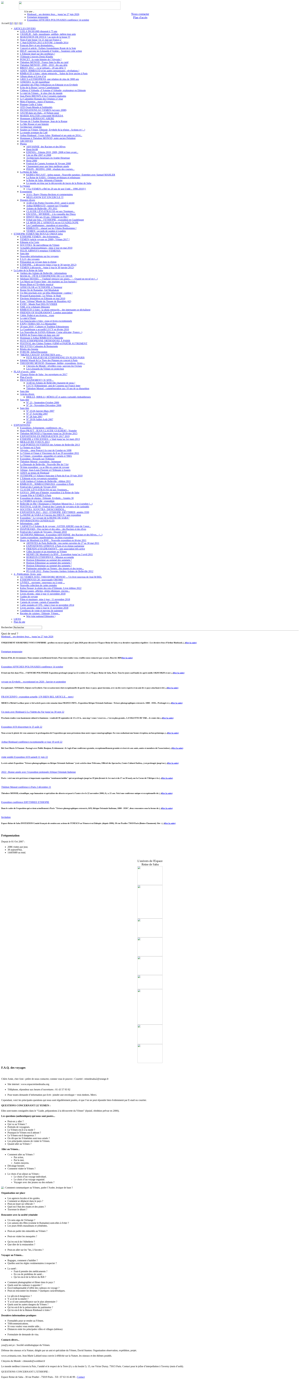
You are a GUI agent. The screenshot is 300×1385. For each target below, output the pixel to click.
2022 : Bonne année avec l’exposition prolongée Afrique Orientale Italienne (38, 772)
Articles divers (27, 394)
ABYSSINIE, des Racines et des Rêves (45, 146)
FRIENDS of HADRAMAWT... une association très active (55, 548)
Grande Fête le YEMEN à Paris (35, 495)
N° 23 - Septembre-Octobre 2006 (42, 402)
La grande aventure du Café (34, 132)
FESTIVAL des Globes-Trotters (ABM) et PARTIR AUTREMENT (53, 343)
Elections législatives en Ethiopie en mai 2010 (42, 298)
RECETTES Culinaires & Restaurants (39, 346)
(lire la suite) (191, 642)
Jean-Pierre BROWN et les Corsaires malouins (43, 96)
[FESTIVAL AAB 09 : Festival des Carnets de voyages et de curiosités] (150, 884)
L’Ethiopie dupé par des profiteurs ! (37, 53)
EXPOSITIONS (22, 425)
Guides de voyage (29, 596)
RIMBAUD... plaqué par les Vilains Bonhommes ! (51, 228)
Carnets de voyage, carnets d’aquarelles (39, 602)
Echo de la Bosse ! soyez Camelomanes (39, 87)
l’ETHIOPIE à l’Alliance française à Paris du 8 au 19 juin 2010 (51, 475)
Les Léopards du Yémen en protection (45, 368)
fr (11, 23)
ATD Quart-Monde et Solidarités (36, 107)
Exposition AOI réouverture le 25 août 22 (21, 727)
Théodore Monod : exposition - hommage (40, 461)
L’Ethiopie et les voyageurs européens (39, 478)
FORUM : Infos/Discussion (33, 352)
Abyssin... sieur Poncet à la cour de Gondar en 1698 (45, 450)
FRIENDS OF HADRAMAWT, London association (46, 312)
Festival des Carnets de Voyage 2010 (38, 487)
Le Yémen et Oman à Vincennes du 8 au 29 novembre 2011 (49, 453)
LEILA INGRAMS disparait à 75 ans (38, 31)
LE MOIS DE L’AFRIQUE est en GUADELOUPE (52, 222)
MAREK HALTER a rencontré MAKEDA (41, 115)
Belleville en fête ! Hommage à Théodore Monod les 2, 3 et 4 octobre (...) (56, 503)
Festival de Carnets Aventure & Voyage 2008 (48, 163)
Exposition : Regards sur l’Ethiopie (37, 458)
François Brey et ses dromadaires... (37, 45)
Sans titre (24, 253)
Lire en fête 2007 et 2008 (38, 155)
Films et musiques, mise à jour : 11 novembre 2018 (45, 599)
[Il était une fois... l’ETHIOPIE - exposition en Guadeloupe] (150, 917)
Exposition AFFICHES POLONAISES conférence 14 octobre (58, 20)
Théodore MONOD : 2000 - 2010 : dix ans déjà (43, 65)
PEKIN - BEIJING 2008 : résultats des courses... (50, 169)
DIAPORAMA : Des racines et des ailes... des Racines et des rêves (53, 529)
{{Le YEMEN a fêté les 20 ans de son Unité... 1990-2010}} (56, 188)
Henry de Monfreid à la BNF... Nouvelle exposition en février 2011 (53, 540)
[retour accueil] (2, 3)
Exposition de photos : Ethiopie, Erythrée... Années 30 (47, 498)
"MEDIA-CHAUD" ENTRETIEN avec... (41, 354)
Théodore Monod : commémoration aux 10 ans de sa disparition (57, 388)
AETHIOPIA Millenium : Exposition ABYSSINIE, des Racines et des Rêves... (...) (61, 534)
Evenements (26, 191)
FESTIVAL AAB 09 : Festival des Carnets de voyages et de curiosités (54, 506)
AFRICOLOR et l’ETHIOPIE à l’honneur (41, 287)
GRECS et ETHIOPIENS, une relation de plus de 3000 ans (49, 79)
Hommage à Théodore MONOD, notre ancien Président (47, 138)
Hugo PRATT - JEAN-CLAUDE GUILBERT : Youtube (48, 430)
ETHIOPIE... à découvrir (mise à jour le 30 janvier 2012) (48, 264)
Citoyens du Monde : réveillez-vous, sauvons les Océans (54, 366)
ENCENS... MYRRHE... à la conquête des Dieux (51, 214)
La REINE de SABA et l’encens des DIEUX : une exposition (50, 515)
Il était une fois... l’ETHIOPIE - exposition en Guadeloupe (55, 219)
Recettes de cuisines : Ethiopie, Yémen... (40, 613)
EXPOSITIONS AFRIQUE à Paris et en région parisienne (55, 546)
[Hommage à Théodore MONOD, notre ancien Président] (150, 955)
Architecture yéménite (31, 127)
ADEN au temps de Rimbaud (34, 473)
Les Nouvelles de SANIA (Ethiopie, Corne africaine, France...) (51, 332)
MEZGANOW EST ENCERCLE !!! (44, 197)
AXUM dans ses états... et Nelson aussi (39, 113)
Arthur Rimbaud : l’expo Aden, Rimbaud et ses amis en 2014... (51, 135)
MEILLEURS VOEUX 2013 (35, 442)
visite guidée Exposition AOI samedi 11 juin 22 (24, 757)
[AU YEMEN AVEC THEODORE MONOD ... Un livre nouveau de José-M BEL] (150, 974)
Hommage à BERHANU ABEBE (37, 118)
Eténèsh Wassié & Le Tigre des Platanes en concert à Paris (49, 360)
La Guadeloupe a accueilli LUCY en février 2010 (44, 329)
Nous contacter (140, 14)
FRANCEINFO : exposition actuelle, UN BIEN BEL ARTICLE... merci (37, 696)
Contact (81, 1377)
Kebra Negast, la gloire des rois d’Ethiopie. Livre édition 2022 (50, 588)
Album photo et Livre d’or (33, 76)
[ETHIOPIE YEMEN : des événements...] (150, 1023)
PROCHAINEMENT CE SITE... (37, 380)
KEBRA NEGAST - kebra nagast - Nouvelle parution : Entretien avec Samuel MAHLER (70, 174)
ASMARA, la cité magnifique (35, 82)
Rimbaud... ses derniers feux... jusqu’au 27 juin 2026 (53, 14)
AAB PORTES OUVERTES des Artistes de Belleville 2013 (50, 444)
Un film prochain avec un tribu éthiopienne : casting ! (46, 293)
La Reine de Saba (29, 172)
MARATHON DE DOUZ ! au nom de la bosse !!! (45, 37)
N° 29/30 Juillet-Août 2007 (39, 419)
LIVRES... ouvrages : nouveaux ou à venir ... (42, 582)
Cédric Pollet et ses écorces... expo (37, 315)
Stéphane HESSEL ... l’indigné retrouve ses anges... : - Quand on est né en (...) (59, 278)
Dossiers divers (27, 200)
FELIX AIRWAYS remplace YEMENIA (40, 250)
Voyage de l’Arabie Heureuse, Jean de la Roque (43, 121)
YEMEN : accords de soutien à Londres (46, 231)
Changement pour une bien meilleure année (47, 166)
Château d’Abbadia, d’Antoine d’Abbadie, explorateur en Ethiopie (53, 90)
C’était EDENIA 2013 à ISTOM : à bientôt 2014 (44, 42)
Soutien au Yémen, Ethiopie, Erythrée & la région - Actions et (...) (52, 129)
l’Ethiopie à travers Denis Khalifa (36, 56)
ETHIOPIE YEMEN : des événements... (40, 236)
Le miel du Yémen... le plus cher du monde (41, 93)
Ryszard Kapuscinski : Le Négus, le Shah (40, 295)
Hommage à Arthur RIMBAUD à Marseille (41, 338)
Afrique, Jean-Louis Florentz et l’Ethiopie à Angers (45, 470)
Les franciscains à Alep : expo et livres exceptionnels (46, 321)
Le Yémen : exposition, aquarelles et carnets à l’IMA (46, 456)
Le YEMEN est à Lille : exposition (37, 501)
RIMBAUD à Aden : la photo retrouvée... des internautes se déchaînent (55, 309)
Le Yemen (25, 186)
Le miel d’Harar (28, 318)
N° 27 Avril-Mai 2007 (37, 413)
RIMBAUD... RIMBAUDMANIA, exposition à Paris (47, 484)
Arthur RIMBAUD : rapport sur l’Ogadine (47, 205)
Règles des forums (29, 349)
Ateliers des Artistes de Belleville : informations (43, 273)
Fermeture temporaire (37, 17)
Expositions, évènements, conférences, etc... (41, 428)
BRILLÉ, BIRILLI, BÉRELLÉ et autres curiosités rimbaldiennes (58, 397)
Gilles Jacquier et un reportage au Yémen (46, 551)
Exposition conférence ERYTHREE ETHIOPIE (25, 802)
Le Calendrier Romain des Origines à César (41, 98)
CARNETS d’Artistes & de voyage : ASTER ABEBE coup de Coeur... (55, 526)
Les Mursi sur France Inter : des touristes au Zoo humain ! (48, 281)
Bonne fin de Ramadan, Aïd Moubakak (39, 290)
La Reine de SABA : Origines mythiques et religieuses (53, 177)
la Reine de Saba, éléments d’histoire (44, 180)
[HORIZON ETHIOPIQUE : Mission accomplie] (150, 988)
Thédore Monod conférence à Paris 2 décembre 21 (26, 787)
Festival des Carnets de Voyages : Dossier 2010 (43, 532)
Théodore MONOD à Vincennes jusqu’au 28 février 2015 (48, 433)
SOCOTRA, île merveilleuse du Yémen (39, 245)
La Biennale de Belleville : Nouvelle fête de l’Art (44, 464)
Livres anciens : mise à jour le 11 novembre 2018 (44, 607)
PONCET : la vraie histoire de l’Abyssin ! (40, 59)
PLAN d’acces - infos (24, 371)
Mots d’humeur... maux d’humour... (37, 101)
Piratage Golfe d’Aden (31, 104)
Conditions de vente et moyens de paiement (41, 610)
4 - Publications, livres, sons (27, 574)
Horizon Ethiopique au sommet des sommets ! (49, 560)
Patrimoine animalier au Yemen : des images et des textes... (55, 568)
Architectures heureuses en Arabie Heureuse (48, 158)
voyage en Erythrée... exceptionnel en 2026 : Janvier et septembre (33, 681)
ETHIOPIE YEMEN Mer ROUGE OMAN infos (38, 233)
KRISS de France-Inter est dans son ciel (39, 335)
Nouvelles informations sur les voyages (39, 256)
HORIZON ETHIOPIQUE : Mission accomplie (50, 557)
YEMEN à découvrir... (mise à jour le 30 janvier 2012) (47, 267)
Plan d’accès (26, 377)
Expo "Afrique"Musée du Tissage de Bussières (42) (45, 301)
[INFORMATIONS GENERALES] (150, 936)
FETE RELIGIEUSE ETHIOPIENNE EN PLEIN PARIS (55, 357)
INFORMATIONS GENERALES (37, 520)
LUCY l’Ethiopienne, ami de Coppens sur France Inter (53, 385)
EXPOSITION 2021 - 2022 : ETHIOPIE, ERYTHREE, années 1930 (54, 512)
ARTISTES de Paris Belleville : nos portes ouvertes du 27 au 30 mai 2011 (62, 543)
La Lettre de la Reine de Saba (28, 270)
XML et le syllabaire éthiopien (35, 307)
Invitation (6, 817)
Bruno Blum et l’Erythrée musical (36, 284)
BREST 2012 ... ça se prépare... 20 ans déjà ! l (43, 68)
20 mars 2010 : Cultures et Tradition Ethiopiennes (44, 326)
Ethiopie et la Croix (29, 242)
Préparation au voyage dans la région (38, 262)
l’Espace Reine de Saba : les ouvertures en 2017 (43, 374)
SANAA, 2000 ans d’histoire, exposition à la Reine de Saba (49, 492)
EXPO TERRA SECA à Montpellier (38, 323)
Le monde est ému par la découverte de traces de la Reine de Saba (58, 183)
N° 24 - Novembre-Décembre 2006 (43, 405)
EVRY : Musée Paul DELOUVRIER (38, 304)
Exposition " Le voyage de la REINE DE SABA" (45, 518)
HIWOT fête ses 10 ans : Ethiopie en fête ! (47, 217)
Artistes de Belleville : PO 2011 (41, 208)
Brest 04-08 (32, 149)
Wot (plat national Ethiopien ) (40, 616)
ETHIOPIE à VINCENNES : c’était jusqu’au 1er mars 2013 (50, 439)
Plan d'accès (140, 17)
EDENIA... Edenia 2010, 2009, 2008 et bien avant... (52, 152)
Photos (23, 143)
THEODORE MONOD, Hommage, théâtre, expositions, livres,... (52, 363)
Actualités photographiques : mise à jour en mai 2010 (46, 248)
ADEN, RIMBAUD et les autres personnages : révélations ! (49, 70)
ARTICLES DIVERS (25, 28)
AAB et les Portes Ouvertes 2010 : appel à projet (50, 203)
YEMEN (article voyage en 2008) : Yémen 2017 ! (45, 239)
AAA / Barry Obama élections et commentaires (49, 194)
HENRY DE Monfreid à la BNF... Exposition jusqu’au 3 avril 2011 (59, 554)
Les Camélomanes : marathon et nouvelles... (48, 225)
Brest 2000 (31, 160)
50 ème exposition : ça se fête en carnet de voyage (44, 467)
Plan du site (19, 622)
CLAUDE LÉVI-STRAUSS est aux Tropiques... (50, 211)
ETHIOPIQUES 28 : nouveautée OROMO (41, 579)
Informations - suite (29, 523)
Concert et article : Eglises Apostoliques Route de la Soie (48, 48)
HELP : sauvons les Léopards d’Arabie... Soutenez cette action (51, 51)
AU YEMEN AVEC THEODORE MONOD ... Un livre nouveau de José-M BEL (61, 577)
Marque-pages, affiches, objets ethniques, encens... (45, 591)
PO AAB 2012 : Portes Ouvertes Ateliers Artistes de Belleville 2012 (59, 571)
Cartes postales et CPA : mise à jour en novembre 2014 (47, 605)
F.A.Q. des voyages (30, 259)
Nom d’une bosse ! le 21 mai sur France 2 (40, 39)
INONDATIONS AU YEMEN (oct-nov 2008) (43, 110)
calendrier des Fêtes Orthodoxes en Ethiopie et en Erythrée (49, 84)
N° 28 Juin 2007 (34, 416)
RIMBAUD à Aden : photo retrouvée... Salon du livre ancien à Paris (54, 73)
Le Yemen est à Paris (30, 447)
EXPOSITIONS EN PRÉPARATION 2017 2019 (45, 436)
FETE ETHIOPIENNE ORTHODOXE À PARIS (45, 340)
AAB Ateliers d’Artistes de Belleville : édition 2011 (45, 481)
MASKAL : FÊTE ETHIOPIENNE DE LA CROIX (46, 276)
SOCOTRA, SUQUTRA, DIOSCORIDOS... (43, 509)
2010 (28, 422)
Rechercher (6, 627)
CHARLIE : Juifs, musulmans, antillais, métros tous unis (48, 34)
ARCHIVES (26, 141)
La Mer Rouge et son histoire (34, 124)
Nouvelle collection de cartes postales (38, 585)
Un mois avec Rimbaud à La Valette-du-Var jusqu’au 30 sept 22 (32, 712)
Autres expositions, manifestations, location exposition (46, 537)
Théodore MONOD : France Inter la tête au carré (44, 62)
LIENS (17, 619)
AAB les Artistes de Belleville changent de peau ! (50, 383)
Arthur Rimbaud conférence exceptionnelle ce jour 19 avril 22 (31, 742)
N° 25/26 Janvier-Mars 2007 (40, 411)
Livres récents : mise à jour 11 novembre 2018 (42, 593)
